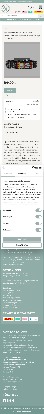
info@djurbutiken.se (17, 360)
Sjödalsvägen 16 (9, 283)
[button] (41, 6)
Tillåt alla (22, 239)
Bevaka (10, 90)
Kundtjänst (26, 408)
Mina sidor (3, 408)
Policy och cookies (37, 408)
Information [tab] (22, 173)
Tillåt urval (22, 245)
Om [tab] (36, 173)
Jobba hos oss (26, 412)
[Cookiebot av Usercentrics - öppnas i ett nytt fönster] (32, 167)
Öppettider (16, 412)
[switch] (38, 216)
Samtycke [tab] (8, 173)
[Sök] (41, 16)
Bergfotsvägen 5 (10, 276)
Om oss (10, 408)
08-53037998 (15, 357)
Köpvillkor (17, 408)
